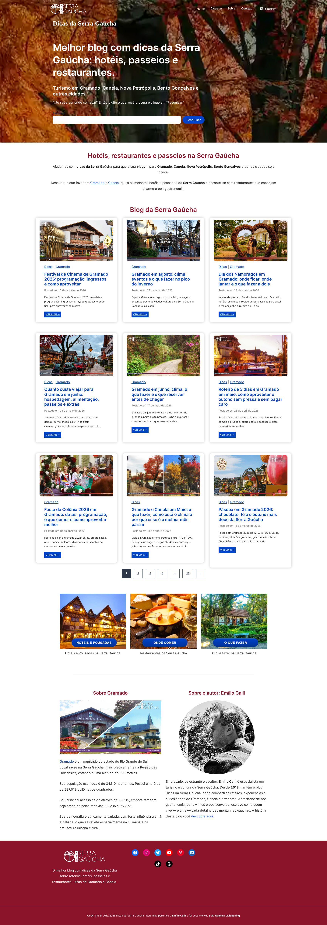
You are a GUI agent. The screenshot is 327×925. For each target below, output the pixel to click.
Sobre (231, 8)
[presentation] (76, 240)
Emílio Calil (179, 915)
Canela (113, 183)
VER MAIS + (53, 315)
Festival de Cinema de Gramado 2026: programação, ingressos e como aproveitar (76, 279)
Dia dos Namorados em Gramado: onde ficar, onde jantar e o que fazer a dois (245, 279)
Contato (246, 8)
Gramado (97, 183)
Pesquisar (59, 113)
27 (187, 573)
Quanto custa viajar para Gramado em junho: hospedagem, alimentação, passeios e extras (71, 397)
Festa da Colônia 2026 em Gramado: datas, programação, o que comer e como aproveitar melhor (75, 517)
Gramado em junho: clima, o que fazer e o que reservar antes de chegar (159, 394)
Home (201, 8)
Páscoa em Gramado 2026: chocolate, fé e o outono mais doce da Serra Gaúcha (248, 514)
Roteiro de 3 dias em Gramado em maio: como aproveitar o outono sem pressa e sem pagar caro (250, 397)
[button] (220, 8)
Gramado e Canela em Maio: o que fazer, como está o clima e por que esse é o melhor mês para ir (162, 517)
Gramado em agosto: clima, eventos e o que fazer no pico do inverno (161, 279)
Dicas (214, 8)
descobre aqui (202, 816)
